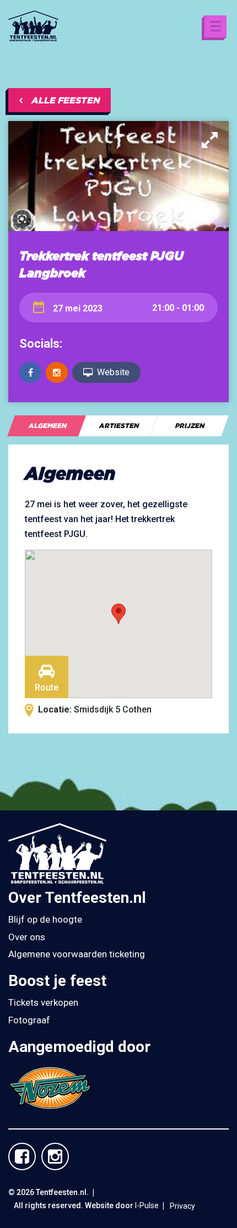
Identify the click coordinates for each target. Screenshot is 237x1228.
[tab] (47, 425)
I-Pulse (147, 1205)
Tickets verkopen (43, 1002)
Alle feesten (65, 100)
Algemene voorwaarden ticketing (76, 954)
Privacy (182, 1206)
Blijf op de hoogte (45, 919)
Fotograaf (29, 1020)
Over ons (26, 936)
